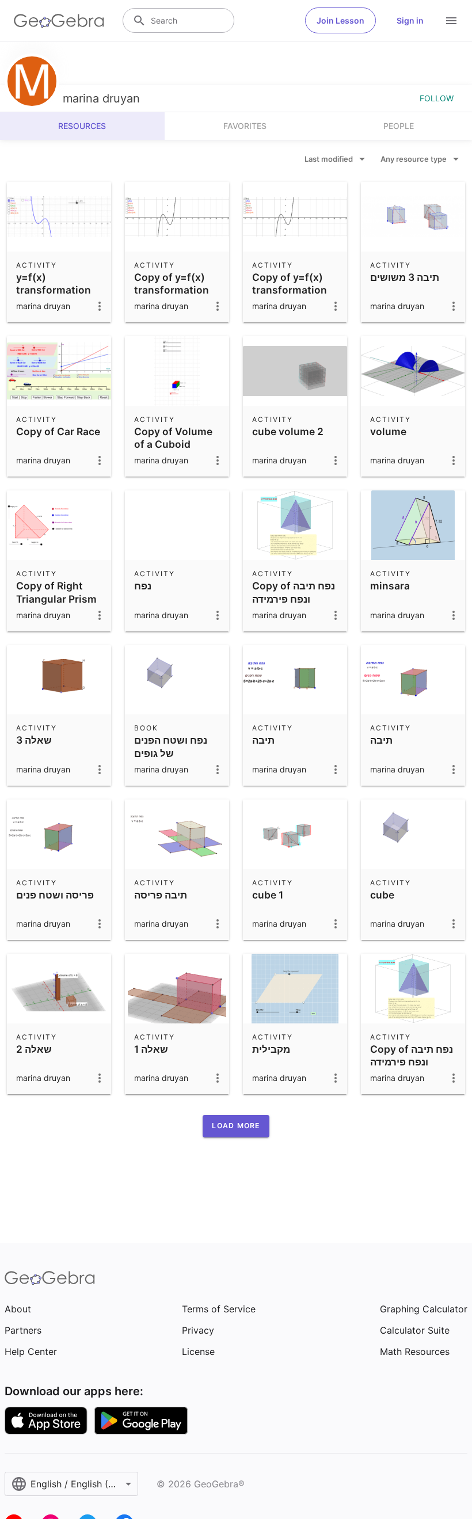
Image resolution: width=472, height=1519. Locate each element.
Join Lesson (340, 20)
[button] (236, 1126)
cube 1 (267, 895)
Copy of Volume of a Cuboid (173, 437)
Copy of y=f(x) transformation (171, 283)
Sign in (410, 20)
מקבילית (271, 1049)
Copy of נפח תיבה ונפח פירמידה (293, 592)
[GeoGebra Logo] (59, 21)
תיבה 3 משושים (404, 277)
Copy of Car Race (58, 431)
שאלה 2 (34, 1049)
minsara (390, 586)
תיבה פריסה (160, 895)
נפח (142, 586)
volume (388, 431)
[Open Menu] (451, 21)
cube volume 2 (287, 431)
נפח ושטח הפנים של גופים (170, 746)
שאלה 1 (151, 1049)
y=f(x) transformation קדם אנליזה (53, 290)
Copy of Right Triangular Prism (56, 592)
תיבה (263, 740)
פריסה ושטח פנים (55, 895)
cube (382, 895)
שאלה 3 (34, 740)
